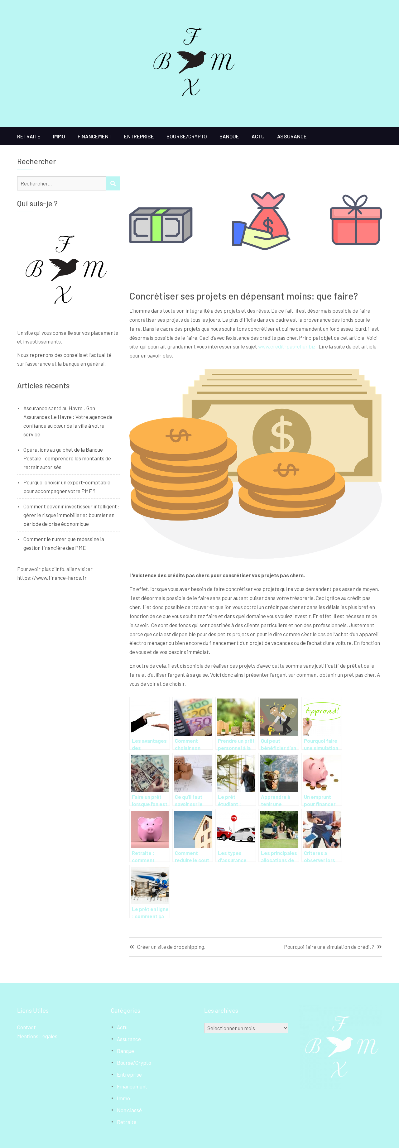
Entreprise (139, 136)
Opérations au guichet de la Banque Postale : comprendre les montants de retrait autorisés (67, 458)
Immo (59, 136)
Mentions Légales (37, 1036)
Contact (26, 1027)
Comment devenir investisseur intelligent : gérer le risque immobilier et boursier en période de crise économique (71, 515)
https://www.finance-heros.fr (52, 577)
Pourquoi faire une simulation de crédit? (329, 947)
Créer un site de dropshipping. (171, 947)
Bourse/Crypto (186, 136)
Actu (258, 136)
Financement (95, 136)
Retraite (29, 136)
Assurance (292, 136)
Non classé (129, 1110)
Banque (229, 136)
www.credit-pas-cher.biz (286, 346)
